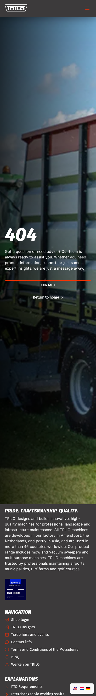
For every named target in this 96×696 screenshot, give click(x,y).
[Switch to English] (75, 689)
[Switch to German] (88, 689)
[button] (87, 8)
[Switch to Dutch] (82, 689)
